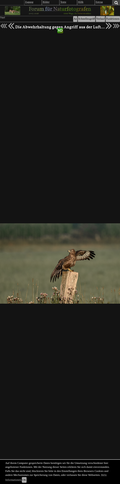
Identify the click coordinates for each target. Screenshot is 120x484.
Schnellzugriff (86, 19)
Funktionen (113, 19)
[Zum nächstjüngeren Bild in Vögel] (11, 26)
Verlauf (100, 19)
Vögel (2, 17)
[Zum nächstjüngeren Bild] (4, 26)
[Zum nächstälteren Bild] (116, 26)
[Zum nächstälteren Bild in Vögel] (108, 26)
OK (24, 479)
